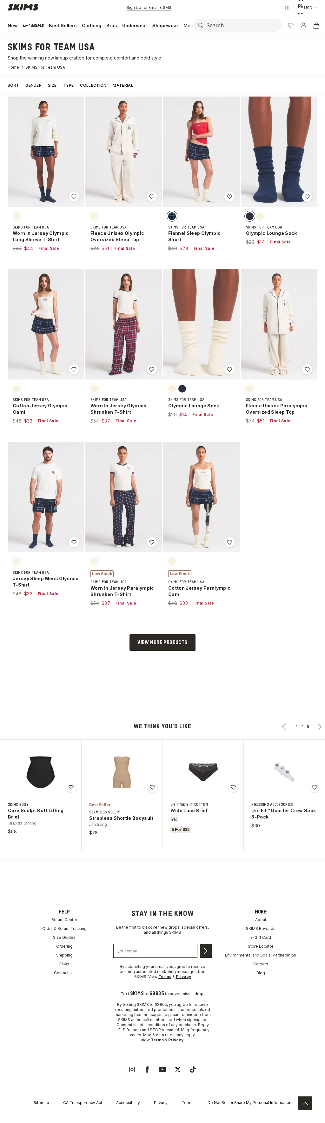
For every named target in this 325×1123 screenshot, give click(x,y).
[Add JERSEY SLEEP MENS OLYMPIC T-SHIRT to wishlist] (74, 542)
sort (13, 85)
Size (52, 85)
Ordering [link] (64, 946)
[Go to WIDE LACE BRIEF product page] (203, 772)
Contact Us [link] (64, 972)
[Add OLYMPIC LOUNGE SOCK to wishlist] (307, 196)
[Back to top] (305, 1103)
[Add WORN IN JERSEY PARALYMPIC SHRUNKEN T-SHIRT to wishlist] (152, 542)
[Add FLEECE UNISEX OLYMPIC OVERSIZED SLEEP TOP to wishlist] (152, 196)
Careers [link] (260, 964)
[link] (132, 1069)
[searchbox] (243, 25)
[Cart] (316, 25)
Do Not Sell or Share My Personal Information (249, 1102)
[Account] (303, 25)
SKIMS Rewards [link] (260, 928)
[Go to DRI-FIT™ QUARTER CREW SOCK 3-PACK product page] (284, 772)
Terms (188, 1102)
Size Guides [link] (64, 937)
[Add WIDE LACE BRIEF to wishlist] (233, 787)
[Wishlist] (291, 25)
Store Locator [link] (260, 946)
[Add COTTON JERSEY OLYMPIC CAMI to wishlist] (74, 369)
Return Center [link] (64, 919)
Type (68, 85)
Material (123, 85)
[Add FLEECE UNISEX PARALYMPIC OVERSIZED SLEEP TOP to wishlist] (307, 369)
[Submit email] (206, 951)
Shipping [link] (64, 955)
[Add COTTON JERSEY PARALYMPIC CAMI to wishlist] (229, 542)
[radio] (16, 216)
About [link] (260, 919)
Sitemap (41, 1102)
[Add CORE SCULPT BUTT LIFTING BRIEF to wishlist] (71, 787)
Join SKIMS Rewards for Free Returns (149, 7)
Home (13, 67)
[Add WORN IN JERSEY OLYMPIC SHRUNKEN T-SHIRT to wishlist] (152, 369)
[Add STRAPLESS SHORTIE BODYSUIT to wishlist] (152, 787)
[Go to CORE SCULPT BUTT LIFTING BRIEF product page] (40, 772)
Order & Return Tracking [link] (64, 928)
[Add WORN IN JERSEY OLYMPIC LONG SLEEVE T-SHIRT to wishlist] (74, 196)
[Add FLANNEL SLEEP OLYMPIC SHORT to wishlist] (229, 196)
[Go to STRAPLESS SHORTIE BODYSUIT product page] (122, 772)
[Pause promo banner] (287, 7)
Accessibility (128, 1102)
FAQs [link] (64, 964)
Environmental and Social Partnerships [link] (260, 955)
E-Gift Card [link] (260, 937)
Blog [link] (260, 972)
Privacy (161, 1102)
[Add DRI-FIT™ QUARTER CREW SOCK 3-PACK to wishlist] (314, 787)
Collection (93, 85)
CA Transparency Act (82, 1102)
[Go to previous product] (284, 727)
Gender (33, 85)
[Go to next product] (320, 727)
